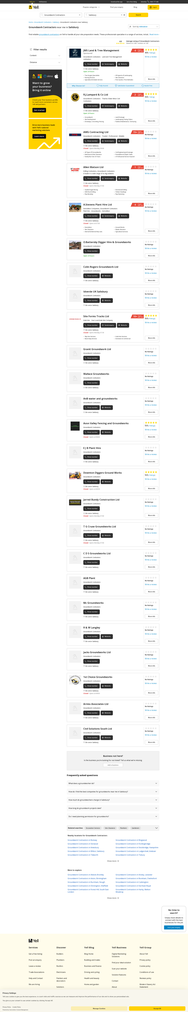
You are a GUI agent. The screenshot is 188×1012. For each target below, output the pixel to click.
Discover (61, 947)
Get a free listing (132, 2)
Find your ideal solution (121, 962)
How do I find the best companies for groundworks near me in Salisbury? (98, 791)
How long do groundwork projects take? (85, 808)
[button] (79, 15)
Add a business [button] (113, 765)
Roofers (59, 966)
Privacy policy (145, 960)
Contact (115, 981)
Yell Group (145, 947)
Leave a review (35, 966)
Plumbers (60, 960)
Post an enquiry (35, 960)
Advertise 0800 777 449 (149, 2)
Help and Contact (36, 978)
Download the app (117, 2)
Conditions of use (147, 972)
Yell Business (43, 2)
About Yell (144, 954)
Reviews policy (145, 978)
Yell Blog (89, 947)
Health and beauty (91, 978)
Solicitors (60, 987)
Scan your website (119, 968)
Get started (39, 110)
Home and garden (91, 984)
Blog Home (88, 954)
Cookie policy (145, 966)
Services (33, 947)
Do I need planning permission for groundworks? (89, 816)
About (114, 987)
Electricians (61, 972)
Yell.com (32, 2)
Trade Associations (36, 972)
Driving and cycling (92, 972)
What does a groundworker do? (81, 783)
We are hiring (34, 984)
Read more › (154, 34)
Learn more (39, 136)
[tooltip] (124, 15)
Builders (59, 954)
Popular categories (90, 7)
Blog (135, 7)
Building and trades (92, 960)
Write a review (151, 57)
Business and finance (92, 966)
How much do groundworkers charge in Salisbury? (89, 800)
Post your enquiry (116, 7)
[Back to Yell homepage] (34, 7)
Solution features (119, 975)
